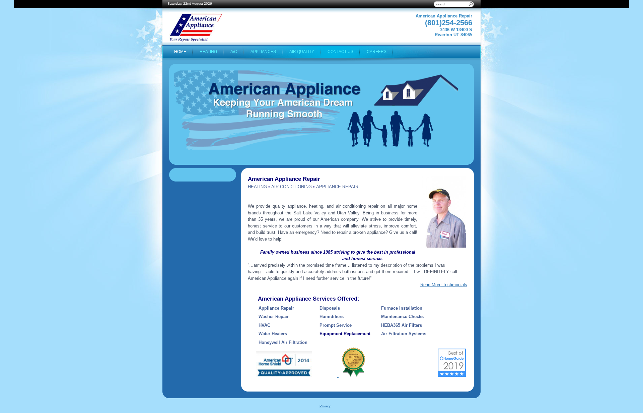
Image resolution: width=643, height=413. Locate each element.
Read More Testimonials (443, 284)
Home (180, 51)
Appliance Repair (276, 308)
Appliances (263, 51)
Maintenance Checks (402, 316)
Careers (376, 51)
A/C (233, 51)
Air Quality (301, 51)
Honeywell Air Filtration (284, 342)
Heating (208, 51)
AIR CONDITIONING (291, 186)
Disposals (329, 308)
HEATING (257, 186)
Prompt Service (335, 325)
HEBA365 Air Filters (401, 325)
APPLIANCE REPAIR (337, 186)
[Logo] (195, 27)
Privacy (325, 406)
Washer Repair (274, 316)
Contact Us (340, 51)
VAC (266, 325)
